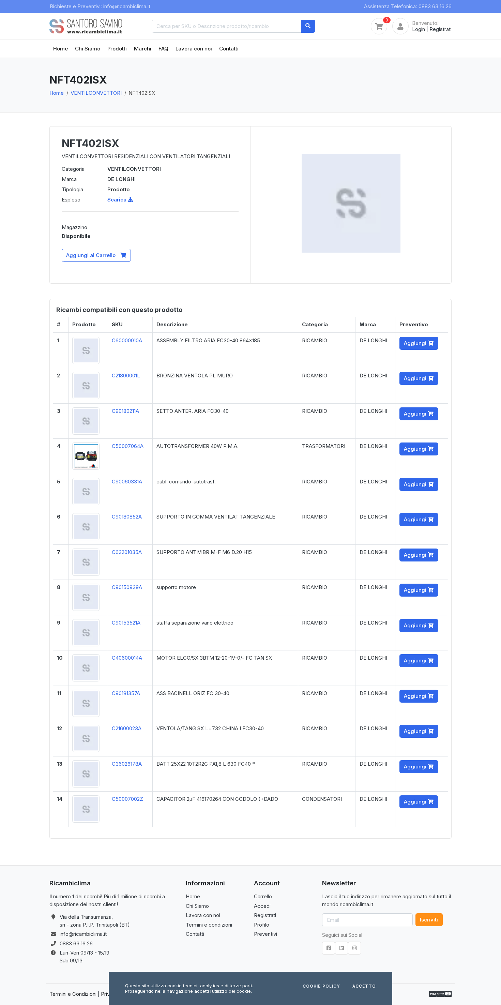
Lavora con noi (194, 48)
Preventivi (265, 934)
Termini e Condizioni (72, 994)
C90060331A (127, 481)
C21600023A (126, 728)
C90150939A (127, 587)
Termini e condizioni (209, 924)
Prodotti (117, 48)
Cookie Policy (321, 987)
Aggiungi (416, 343)
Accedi (262, 906)
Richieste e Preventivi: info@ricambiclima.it (100, 6)
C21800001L (126, 375)
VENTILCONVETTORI (96, 93)
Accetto (364, 987)
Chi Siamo (87, 48)
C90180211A (125, 411)
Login (418, 29)
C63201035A (127, 552)
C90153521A (126, 622)
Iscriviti (429, 919)
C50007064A (127, 446)
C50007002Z (127, 799)
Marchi (142, 48)
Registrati (440, 29)
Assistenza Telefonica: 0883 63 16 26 (408, 6)
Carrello (263, 896)
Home (60, 48)
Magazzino (74, 227)
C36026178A (127, 764)
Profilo (261, 924)
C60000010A (127, 340)
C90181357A (126, 693)
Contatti (229, 48)
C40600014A (127, 658)
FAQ (163, 48)
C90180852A (127, 516)
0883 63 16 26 (76, 943)
